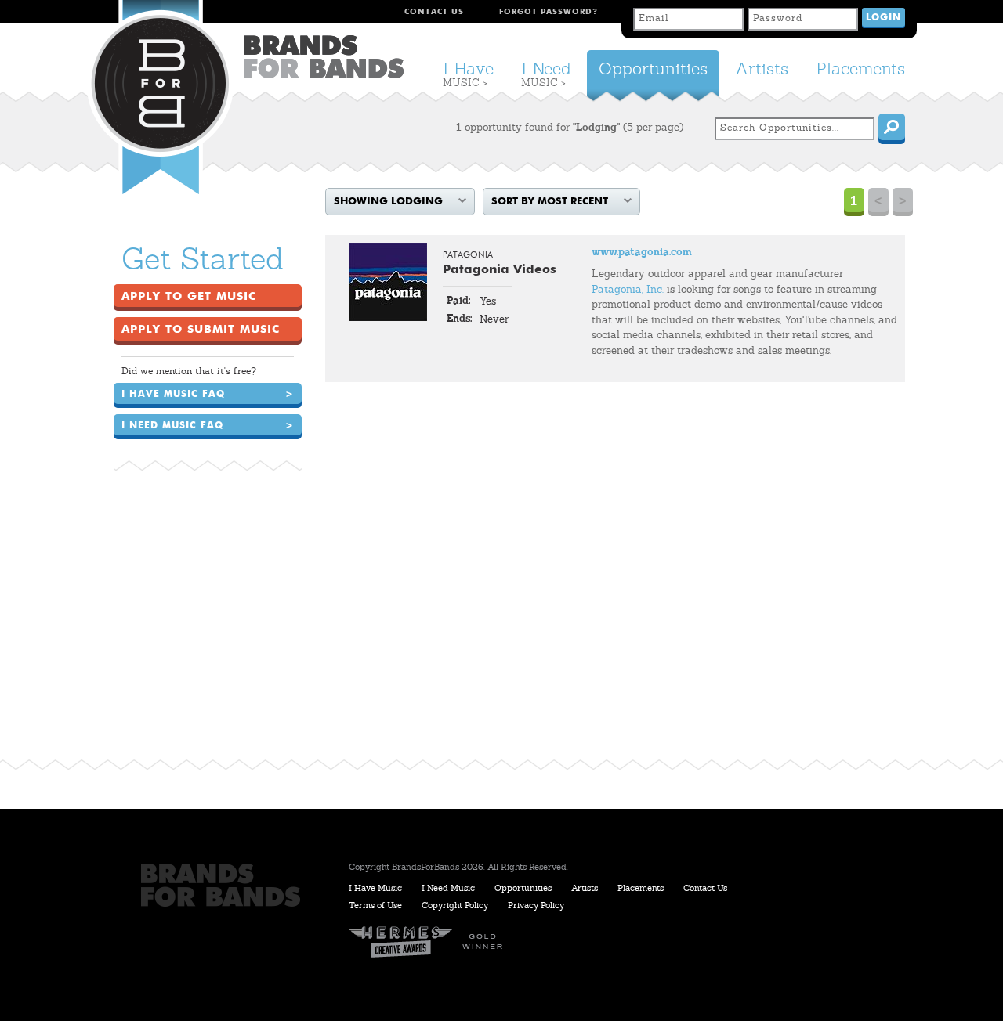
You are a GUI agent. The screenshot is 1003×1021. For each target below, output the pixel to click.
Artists (761, 70)
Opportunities (653, 70)
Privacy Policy (536, 906)
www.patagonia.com (642, 252)
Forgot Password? (548, 12)
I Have (468, 75)
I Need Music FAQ (207, 426)
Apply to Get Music (188, 296)
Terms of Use (375, 906)
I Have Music (375, 889)
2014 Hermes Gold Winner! (431, 942)
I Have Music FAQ (207, 394)
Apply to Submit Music (200, 329)
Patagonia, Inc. (628, 290)
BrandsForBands (324, 56)
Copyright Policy (455, 906)
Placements (860, 70)
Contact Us (434, 12)
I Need (546, 75)
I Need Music (448, 889)
